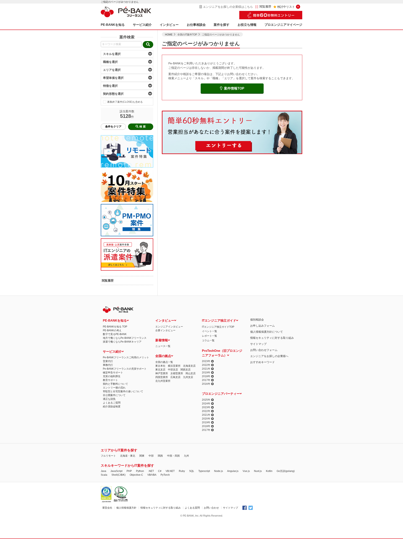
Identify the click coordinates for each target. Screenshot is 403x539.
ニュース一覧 (162, 346)
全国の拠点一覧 (164, 362)
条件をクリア (113, 126)
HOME (169, 34)
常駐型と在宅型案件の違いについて (123, 391)
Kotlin (269, 471)
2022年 (206, 365)
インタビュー (169, 24)
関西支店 (186, 369)
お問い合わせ (211, 507)
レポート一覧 (209, 335)
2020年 (206, 418)
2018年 (206, 376)
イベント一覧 (209, 331)
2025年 (206, 400)
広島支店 (175, 377)
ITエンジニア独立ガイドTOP (218, 326)
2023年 (206, 361)
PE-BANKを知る (113, 24)
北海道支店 (189, 365)
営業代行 (108, 361)
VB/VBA (151, 474)
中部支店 (173, 369)
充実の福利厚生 (111, 376)
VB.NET (170, 471)
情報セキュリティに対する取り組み (272, 337)
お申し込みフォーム (262, 325)
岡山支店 (191, 373)
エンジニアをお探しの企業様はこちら (228, 6)
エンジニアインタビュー (169, 326)
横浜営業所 (174, 365)
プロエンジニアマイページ (283, 24)
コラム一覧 (208, 340)
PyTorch (165, 474)
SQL (191, 471)
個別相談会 (257, 319)
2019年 (206, 372)
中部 (151, 455)
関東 (141, 455)
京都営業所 (176, 373)
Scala (104, 474)
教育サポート (110, 380)
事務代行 (108, 365)
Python (140, 471)
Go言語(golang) (286, 471)
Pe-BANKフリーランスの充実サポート (125, 368)
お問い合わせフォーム (263, 350)
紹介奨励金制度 (111, 406)
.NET (151, 471)
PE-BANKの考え (112, 330)
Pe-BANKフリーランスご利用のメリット (126, 357)
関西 (160, 455)
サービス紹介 (142, 24)
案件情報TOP (234, 88)
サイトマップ (258, 343)
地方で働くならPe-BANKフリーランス (125, 337)
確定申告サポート (113, 372)
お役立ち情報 (247, 24)
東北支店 (160, 369)
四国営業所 (161, 377)
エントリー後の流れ (114, 387)
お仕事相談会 (196, 24)
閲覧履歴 (265, 6)
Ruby (182, 471)
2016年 (206, 384)
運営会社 (107, 507)
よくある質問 (192, 507)
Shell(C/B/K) (118, 474)
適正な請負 (109, 398)
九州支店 (188, 377)
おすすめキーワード (262, 362)
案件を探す (221, 24)
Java (103, 471)
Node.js (218, 471)
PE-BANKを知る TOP (115, 326)
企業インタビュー (165, 330)
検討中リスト (288, 6)
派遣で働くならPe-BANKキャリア (122, 341)
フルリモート (108, 455)
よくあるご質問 (111, 402)
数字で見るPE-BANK (115, 334)
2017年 (206, 380)
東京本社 (160, 365)
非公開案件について (114, 395)
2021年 (206, 369)
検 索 (142, 126)
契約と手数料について (115, 383)
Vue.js (246, 471)
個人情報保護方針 (126, 507)
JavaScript (116, 471)
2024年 (206, 403)
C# (159, 471)
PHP (129, 471)
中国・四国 (173, 455)
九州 (186, 455)
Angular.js (232, 471)
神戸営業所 (161, 373)
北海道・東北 (127, 455)
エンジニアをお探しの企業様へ (269, 356)
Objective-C (136, 474)
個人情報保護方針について (266, 331)
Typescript (204, 471)
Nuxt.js (258, 471)
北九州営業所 (162, 380)
